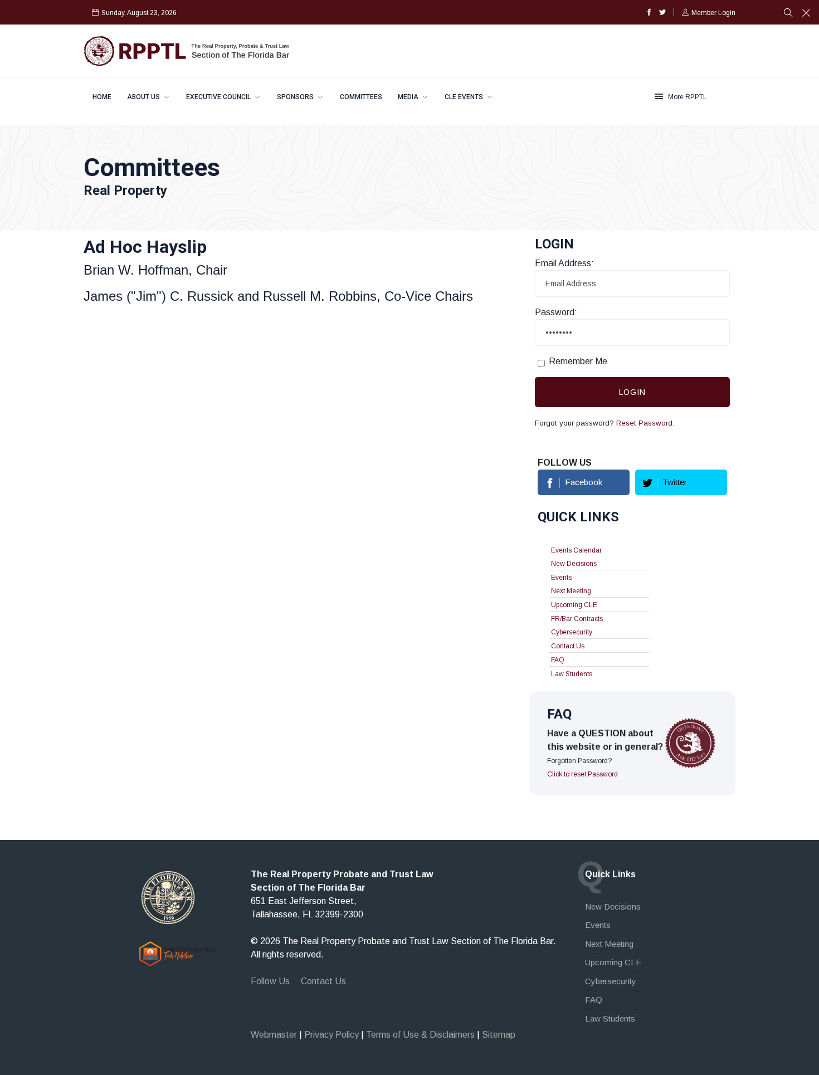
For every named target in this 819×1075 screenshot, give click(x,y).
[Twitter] (662, 13)
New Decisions (574, 564)
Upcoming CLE (574, 605)
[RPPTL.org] (168, 897)
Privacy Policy (331, 1034)
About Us (144, 97)
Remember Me (578, 361)
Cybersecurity (571, 632)
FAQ (557, 660)
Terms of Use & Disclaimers (420, 1034)
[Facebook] (649, 13)
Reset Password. (645, 423)
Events (561, 578)
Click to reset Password (582, 774)
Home (101, 97)
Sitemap (498, 1034)
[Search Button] (788, 14)
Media (409, 97)
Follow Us (270, 981)
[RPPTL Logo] (187, 50)
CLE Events (465, 97)
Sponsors (296, 97)
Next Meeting (571, 591)
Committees (361, 97)
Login (632, 392)
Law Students (571, 674)
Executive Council (219, 97)
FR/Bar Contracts (577, 619)
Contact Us (567, 646)
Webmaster (274, 1034)
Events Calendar (576, 550)
